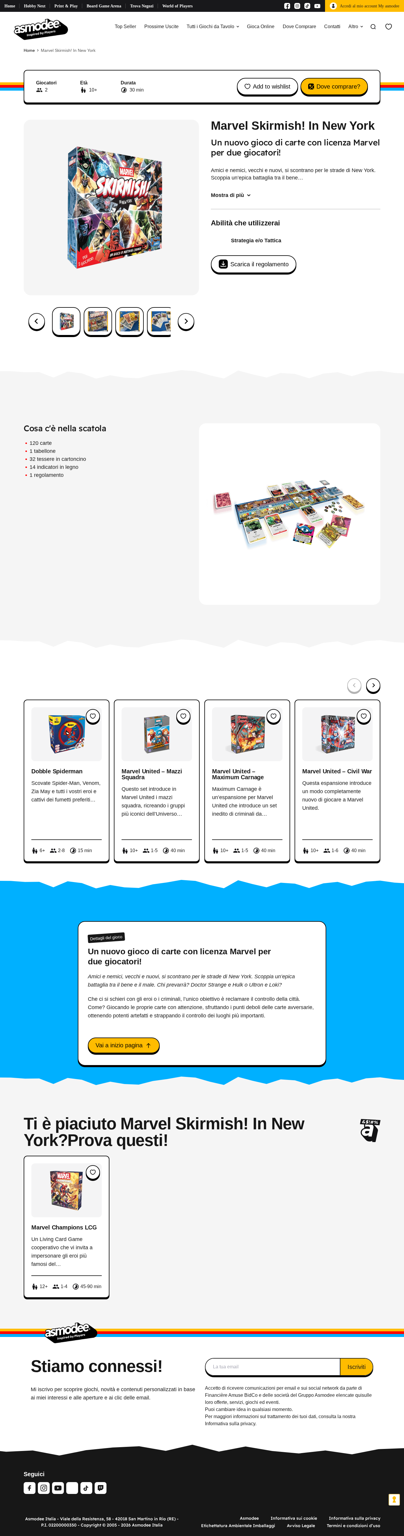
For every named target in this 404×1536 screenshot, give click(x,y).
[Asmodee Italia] (41, 27)
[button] (66, 321)
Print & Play (66, 6)
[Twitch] (100, 1488)
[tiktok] (86, 1488)
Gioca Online (260, 26)
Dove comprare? (338, 86)
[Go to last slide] (36, 321)
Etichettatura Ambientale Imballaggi (238, 1525)
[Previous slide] (354, 685)
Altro (353, 26)
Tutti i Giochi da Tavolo (210, 26)
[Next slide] (186, 321)
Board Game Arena (104, 6)
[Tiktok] (307, 6)
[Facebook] (287, 6)
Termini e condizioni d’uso (353, 1525)
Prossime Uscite (161, 26)
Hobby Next (35, 6)
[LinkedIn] (72, 1488)
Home (9, 6)
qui (358, 1395)
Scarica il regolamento (259, 264)
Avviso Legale (301, 1525)
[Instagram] (297, 6)
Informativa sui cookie (294, 1518)
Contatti (332, 26)
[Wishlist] (388, 26)
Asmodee (249, 1518)
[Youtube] (317, 6)
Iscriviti (357, 1367)
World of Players (177, 6)
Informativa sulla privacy (354, 1518)
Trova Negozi (141, 6)
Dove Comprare (299, 26)
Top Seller (125, 26)
